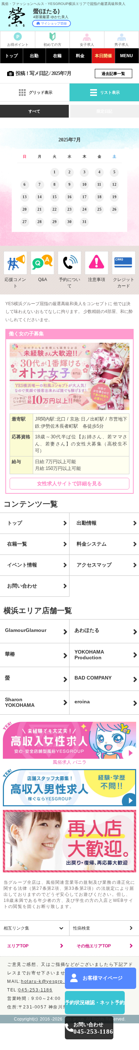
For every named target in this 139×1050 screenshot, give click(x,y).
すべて (34, 111)
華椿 (10, 654)
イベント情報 (22, 565)
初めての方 (52, 45)
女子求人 (87, 45)
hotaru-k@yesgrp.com (47, 981)
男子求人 (121, 45)
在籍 (57, 55)
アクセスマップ (94, 565)
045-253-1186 (35, 989)
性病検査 (81, 928)
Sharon (20, 702)
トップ (11, 55)
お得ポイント (18, 45)
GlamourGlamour (25, 630)
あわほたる (86, 630)
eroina (82, 701)
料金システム (92, 544)
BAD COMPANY (93, 678)
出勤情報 (87, 523)
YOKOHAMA (89, 654)
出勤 (34, 55)
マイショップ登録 (54, 23)
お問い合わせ (22, 586)
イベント (103, 55)
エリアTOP (18, 945)
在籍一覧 (17, 544)
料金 (80, 55)
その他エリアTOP (94, 945)
